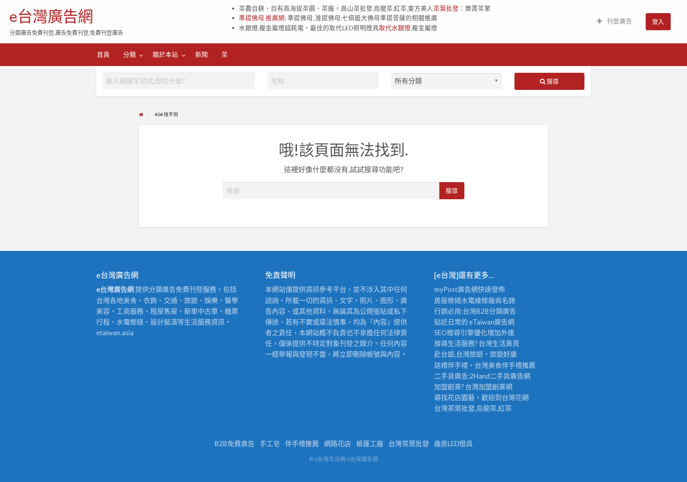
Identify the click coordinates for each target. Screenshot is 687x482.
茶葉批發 (446, 8)
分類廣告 (502, 311)
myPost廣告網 (456, 289)
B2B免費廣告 (234, 443)
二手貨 (500, 376)
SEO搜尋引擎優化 (460, 332)
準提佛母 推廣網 (262, 17)
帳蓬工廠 (369, 443)
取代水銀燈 (395, 27)
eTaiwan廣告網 (491, 322)
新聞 (201, 54)
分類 (129, 54)
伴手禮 (512, 365)
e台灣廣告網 (51, 16)
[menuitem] (614, 21)
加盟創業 (492, 387)
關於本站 (165, 54)
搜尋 (552, 81)
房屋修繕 (447, 300)
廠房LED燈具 (453, 443)
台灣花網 (515, 397)
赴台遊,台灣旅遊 (458, 354)
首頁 (103, 54)
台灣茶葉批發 (454, 408)
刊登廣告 (618, 21)
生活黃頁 (505, 343)
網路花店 (337, 443)
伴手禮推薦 (302, 443)
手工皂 (270, 443)
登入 (658, 21)
